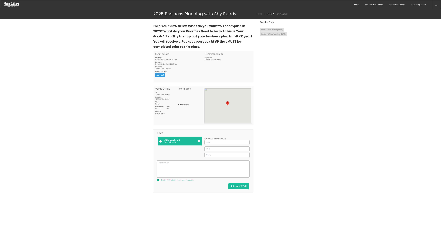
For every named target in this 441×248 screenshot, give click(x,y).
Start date (158, 58)
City (156, 102)
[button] (227, 103)
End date (158, 62)
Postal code (159, 107)
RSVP (160, 133)
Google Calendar (161, 71)
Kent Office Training (272, 29)
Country (158, 111)
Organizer (208, 58)
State (168, 107)
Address (158, 97)
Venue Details (162, 88)
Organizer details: (214, 54)
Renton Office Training (273, 34)
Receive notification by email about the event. (177, 180)
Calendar (158, 67)
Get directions (183, 105)
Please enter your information (215, 138)
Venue (157, 92)
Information (184, 88)
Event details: (162, 54)
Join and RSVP (239, 186)
